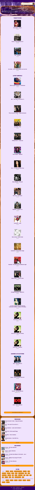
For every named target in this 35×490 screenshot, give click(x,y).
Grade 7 (3, 482)
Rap (3, 477)
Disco (16, 473)
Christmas (4, 473)
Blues (29, 471)
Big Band (24, 471)
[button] (34, 1)
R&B (30, 475)
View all (17, 442)
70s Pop (7, 471)
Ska (13, 477)
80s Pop (11, 471)
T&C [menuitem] (11, 487)
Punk (27, 475)
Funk (29, 473)
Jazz (12, 475)
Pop (24, 475)
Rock (10, 477)
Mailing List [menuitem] (18, 487)
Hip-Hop (9, 475)
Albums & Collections (17, 353)
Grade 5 (24, 480)
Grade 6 (28, 480)
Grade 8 (7, 482)
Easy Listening (21, 473)
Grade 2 (11, 480)
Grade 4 (20, 480)
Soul (23, 477)
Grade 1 (7, 480)
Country (8, 473)
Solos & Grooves (18, 477)
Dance (13, 473)
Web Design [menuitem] (22, 487)
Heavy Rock (4, 475)
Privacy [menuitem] (14, 487)
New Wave (20, 475)
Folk (25, 473)
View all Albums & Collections (17, 412)
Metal (16, 475)
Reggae (6, 477)
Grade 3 (15, 480)
